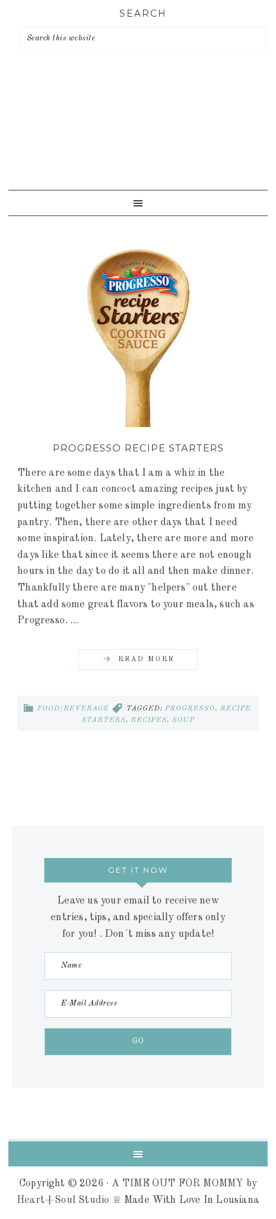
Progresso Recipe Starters (138, 448)
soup (183, 720)
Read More (146, 659)
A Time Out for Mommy (135, 141)
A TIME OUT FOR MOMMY (178, 1184)
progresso (190, 708)
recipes (149, 720)
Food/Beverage (73, 708)
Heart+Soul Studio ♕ (69, 1200)
